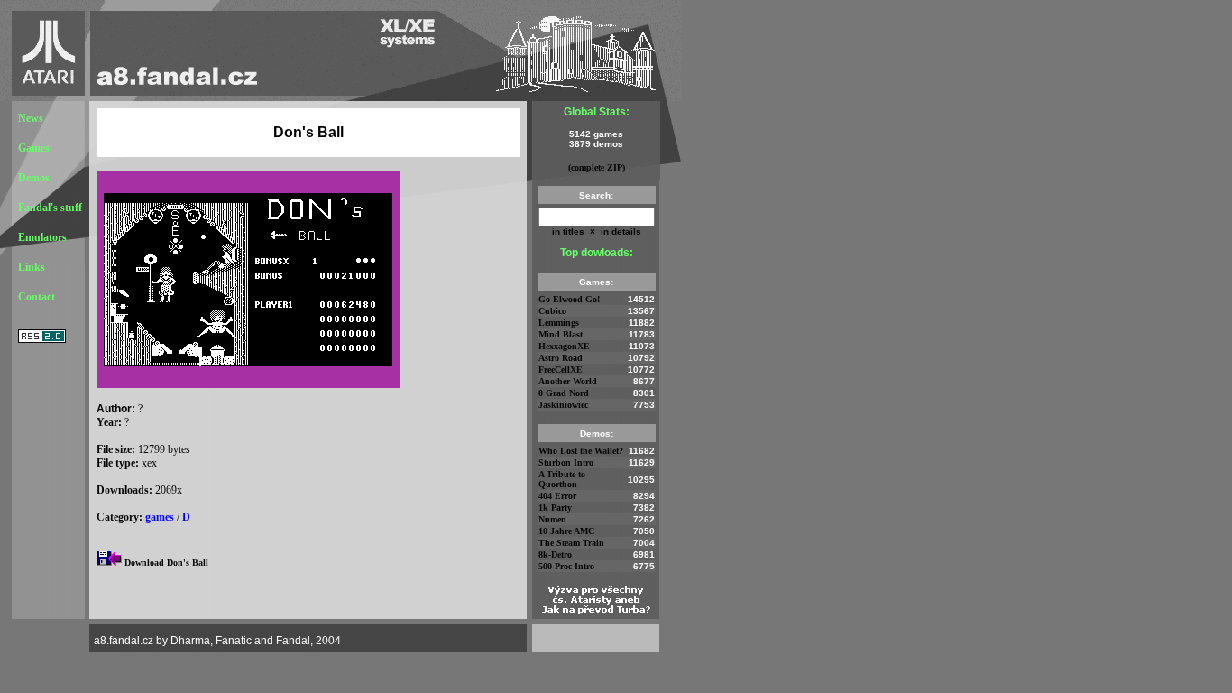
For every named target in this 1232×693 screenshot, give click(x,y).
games (159, 517)
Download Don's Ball (166, 563)
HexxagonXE (564, 346)
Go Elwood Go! (569, 299)
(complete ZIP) (596, 167)
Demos (34, 177)
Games (34, 148)
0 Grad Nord (563, 393)
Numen (552, 519)
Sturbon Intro (565, 462)
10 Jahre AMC (566, 531)
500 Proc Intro (566, 566)
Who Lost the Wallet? (580, 451)
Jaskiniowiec (563, 405)
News (30, 118)
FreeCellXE (560, 369)
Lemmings (558, 323)
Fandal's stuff (50, 207)
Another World (567, 381)
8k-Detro (555, 554)
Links (31, 267)
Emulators (42, 237)
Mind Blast (560, 334)
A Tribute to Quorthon (561, 479)
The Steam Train (571, 543)
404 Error (557, 496)
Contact (36, 297)
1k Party (555, 508)
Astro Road (560, 358)
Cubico (552, 311)
